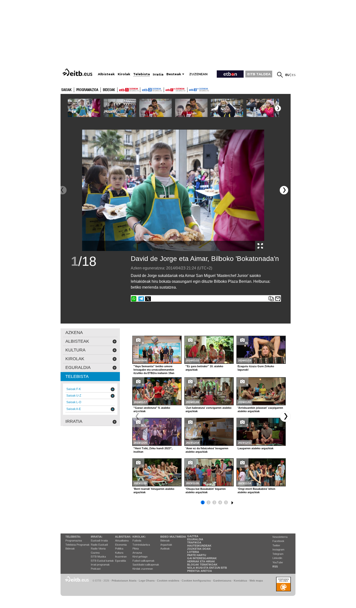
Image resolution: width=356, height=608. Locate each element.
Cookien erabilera (168, 580)
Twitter (276, 545)
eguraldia (78, 367)
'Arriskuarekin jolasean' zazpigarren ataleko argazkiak (260, 409)
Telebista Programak (77, 544)
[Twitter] (148, 298)
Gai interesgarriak (202, 558)
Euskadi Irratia (99, 540)
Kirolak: (139, 536)
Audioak (165, 548)
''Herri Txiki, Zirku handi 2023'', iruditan (152, 450)
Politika (119, 548)
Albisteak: (123, 536)
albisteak (77, 341)
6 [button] (232, 502)
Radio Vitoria (98, 548)
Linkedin (277, 558)
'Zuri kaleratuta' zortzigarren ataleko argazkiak (209, 409)
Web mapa (256, 580)
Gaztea (95, 552)
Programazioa (87, 90)
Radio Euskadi (99, 544)
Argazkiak (166, 544)
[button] (278, 108)
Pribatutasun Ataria (124, 580)
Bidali (277, 298)
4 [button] (220, 502)
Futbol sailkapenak (143, 560)
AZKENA (74, 332)
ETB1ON (166, 89)
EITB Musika (98, 556)
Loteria (193, 551)
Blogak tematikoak (202, 564)
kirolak (74, 358)
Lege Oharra (147, 580)
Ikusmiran (121, 556)
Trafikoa (194, 542)
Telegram (277, 553)
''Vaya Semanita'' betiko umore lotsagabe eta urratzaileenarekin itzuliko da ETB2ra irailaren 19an (153, 370)
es (293, 75)
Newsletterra (279, 536)
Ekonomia (121, 544)
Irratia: (96, 536)
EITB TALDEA (259, 74)
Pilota (135, 548)
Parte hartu (196, 555)
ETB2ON (189, 89)
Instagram (278, 549)
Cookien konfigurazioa (196, 580)
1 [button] (203, 502)
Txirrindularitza (141, 544)
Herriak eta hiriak (201, 561)
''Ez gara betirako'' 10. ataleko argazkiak (204, 368)
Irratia (73, 421)
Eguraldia (120, 560)
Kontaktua (240, 580)
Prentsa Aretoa (199, 570)
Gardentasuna (222, 580)
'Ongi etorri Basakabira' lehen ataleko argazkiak (256, 490)
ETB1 (129, 89)
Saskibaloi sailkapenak (145, 564)
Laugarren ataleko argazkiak (255, 448)
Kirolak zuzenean (142, 568)
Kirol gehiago (139, 556)
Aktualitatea (122, 540)
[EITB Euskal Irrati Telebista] (78, 72)
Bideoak (109, 90)
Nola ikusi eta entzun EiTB (207, 567)
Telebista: (73, 536)
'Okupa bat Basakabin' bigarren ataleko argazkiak (206, 490)
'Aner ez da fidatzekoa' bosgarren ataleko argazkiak (207, 450)
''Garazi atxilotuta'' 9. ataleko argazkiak (151, 409)
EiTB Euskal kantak (102, 560)
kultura (75, 350)
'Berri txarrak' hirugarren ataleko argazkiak (153, 490)
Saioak (66, 90)
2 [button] (208, 502)
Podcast (96, 568)
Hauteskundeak (199, 545)
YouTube (277, 562)
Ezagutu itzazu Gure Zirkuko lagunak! (256, 368)
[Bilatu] (280, 75)
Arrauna (137, 552)
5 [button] (226, 502)
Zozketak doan (198, 548)
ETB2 (152, 89)
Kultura (119, 552)
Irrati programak (100, 564)
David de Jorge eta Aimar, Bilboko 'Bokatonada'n (205, 258)
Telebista (77, 376)
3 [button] (214, 502)
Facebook (278, 541)
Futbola (136, 540)
